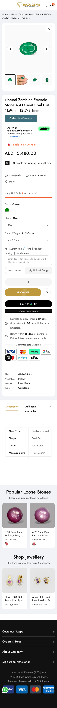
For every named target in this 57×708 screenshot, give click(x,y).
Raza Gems (24, 383)
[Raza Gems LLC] (28, 4)
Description (12, 406)
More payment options (28, 310)
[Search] (45, 5)
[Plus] (48, 282)
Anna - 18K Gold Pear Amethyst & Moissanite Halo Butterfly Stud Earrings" (41, 598)
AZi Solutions (42, 681)
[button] (47, 49)
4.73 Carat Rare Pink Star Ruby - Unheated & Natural (40, 534)
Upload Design (41, 270)
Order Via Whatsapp (21, 118)
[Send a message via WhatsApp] (5, 690)
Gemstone (23, 388)
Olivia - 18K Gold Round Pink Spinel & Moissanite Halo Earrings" (14, 598)
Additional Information (31, 409)
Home (5, 14)
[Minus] (9, 282)
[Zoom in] (48, 28)
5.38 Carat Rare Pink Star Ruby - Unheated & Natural (13, 534)
